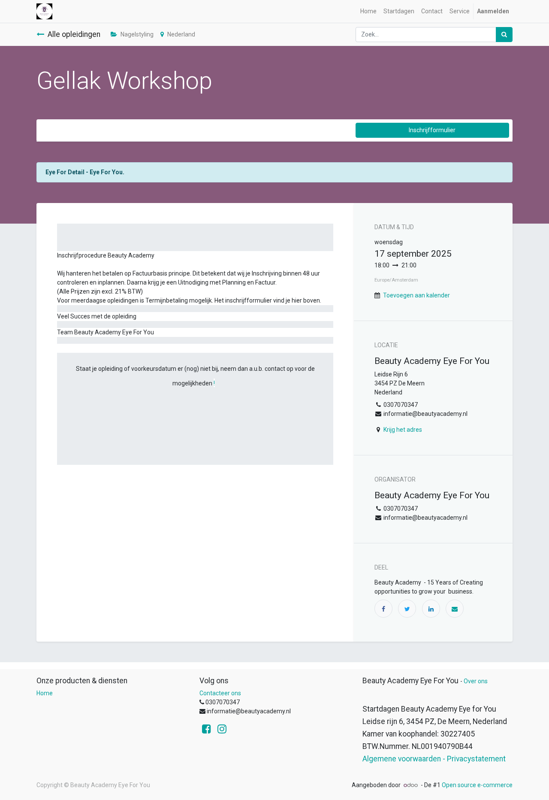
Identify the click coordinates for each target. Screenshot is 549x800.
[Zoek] (504, 34)
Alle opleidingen (74, 34)
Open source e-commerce (477, 785)
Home (44, 693)
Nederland (181, 34)
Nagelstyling (137, 34)
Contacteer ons (220, 693)
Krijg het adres (402, 429)
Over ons (476, 681)
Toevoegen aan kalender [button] (416, 295)
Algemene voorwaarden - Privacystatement (434, 759)
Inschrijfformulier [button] (432, 130)
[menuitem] (368, 11)
